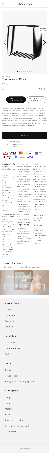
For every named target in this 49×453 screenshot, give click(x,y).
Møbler (8, 409)
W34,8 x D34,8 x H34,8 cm (36, 100)
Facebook (9, 321)
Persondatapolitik (13, 348)
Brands (8, 414)
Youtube (9, 327)
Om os (8, 370)
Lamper (8, 397)
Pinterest (9, 309)
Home (8, 403)
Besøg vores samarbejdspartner (20, 381)
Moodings (27, 448)
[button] (3, 3)
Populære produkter (14, 420)
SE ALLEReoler (43, 29)
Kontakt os (10, 343)
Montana (6, 76)
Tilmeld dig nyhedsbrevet (17, 426)
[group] (24, 42)
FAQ (7, 354)
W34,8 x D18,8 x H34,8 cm (16, 100)
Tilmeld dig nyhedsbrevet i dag (24, 287)
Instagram (10, 315)
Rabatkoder (10, 432)
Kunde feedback (12, 376)
